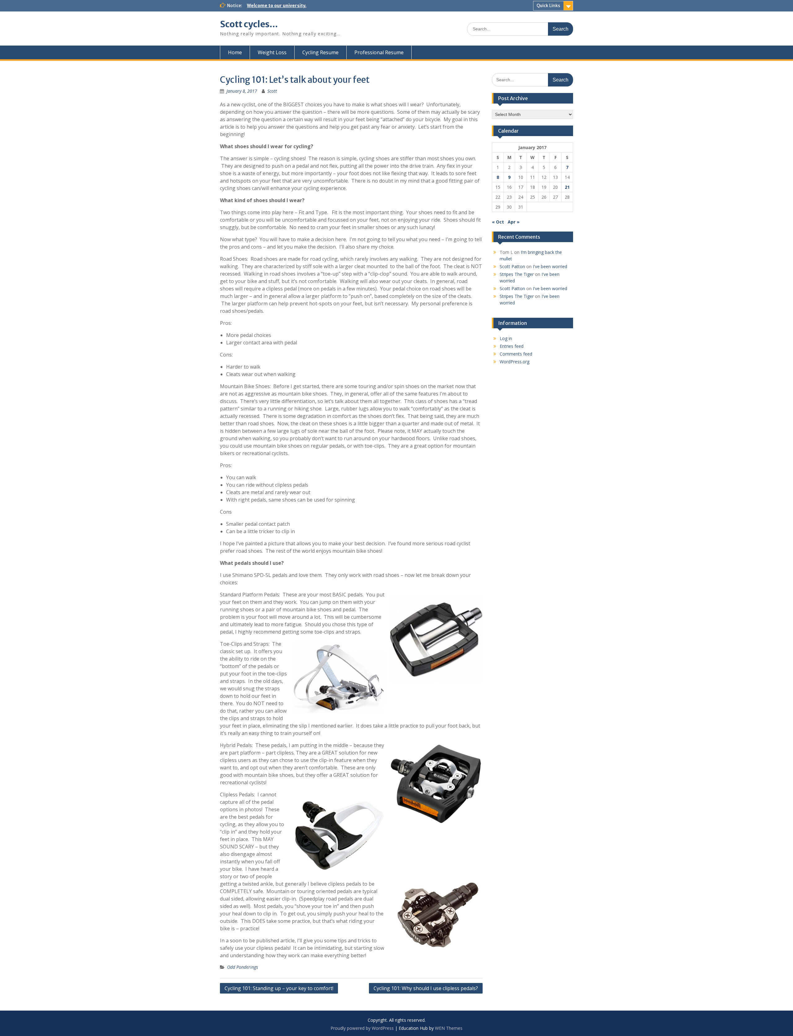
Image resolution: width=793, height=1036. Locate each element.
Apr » (513, 222)
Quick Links (548, 5)
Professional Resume (379, 52)
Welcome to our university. (276, 5)
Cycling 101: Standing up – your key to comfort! (279, 988)
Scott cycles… (249, 24)
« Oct (498, 222)
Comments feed (516, 354)
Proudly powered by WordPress (362, 1028)
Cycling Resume (320, 52)
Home (235, 52)
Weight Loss (272, 52)
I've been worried (550, 266)
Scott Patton (512, 266)
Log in (506, 338)
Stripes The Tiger (517, 274)
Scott (272, 91)
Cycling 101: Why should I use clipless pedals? (426, 988)
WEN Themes (448, 1028)
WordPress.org (514, 362)
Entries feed (512, 346)
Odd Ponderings (242, 967)
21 (567, 187)
